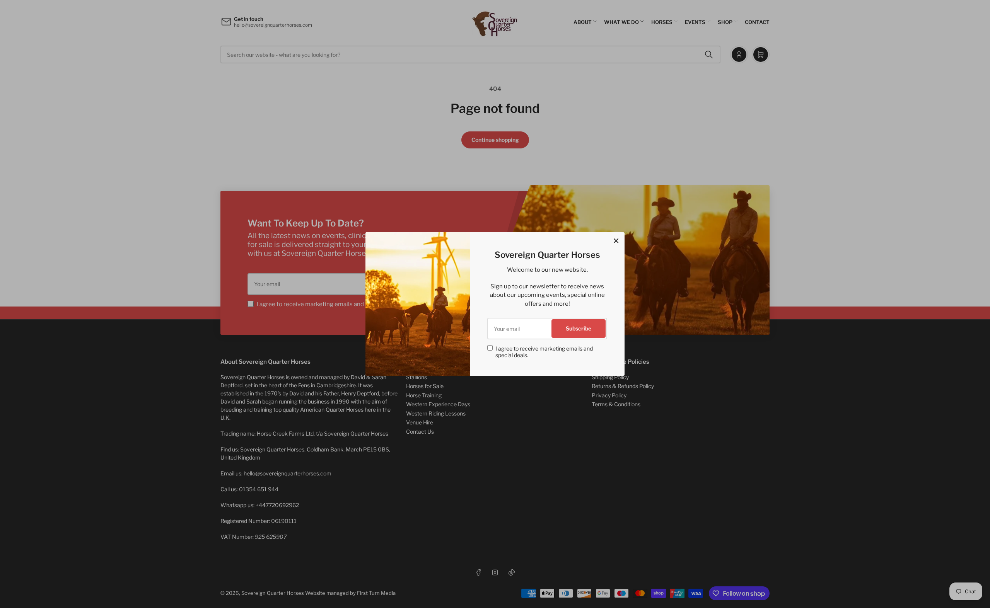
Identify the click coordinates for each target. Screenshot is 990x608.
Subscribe (578, 328)
